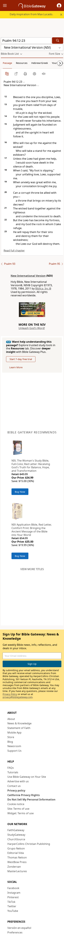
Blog (10, 742)
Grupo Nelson (16, 848)
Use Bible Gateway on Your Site (26, 777)
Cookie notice (15, 804)
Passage (7, 63)
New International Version (28, 276)
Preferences (14, 932)
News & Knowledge (19, 723)
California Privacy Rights (23, 795)
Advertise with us (18, 781)
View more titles (32, 569)
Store (10, 737)
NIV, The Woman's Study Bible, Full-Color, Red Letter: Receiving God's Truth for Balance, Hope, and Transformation (30, 466)
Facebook (13, 888)
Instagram (13, 892)
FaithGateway (15, 830)
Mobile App (14, 732)
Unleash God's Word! (32, 328)
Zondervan (14, 866)
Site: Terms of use (18, 808)
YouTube (12, 911)
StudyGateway (16, 834)
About (11, 719)
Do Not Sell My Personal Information (31, 799)
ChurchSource (16, 839)
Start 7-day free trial (21, 359)
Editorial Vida (15, 853)
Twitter (11, 906)
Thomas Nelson (17, 857)
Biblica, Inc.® (43, 288)
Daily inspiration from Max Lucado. (31, 14)
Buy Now (20, 491)
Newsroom (14, 746)
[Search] (57, 40)
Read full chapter (14, 250)
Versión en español (19, 928)
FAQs (10, 768)
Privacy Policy (10, 694)
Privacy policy (16, 790)
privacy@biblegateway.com (17, 697)
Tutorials (12, 772)
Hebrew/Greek (39, 63)
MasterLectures (17, 871)
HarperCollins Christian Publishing (28, 844)
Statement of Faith (18, 728)
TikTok (11, 902)
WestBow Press (17, 862)
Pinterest (13, 897)
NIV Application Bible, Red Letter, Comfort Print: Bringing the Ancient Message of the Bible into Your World (31, 530)
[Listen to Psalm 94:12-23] (43, 73)
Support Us (14, 751)
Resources (21, 63)
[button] (59, 5)
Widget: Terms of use (20, 813)
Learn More (15, 367)
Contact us (14, 786)
